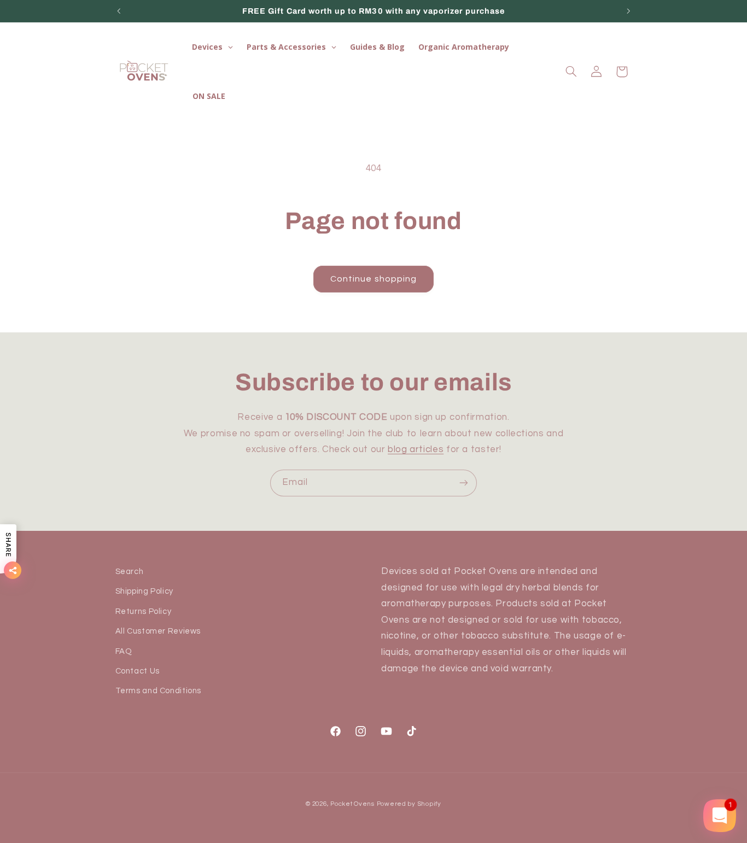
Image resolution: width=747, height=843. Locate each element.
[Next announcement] (628, 11)
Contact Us (137, 671)
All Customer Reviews (158, 631)
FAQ (123, 651)
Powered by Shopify (409, 804)
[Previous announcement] (119, 11)
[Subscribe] (463, 483)
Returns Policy (143, 611)
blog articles (415, 449)
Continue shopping (373, 278)
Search (129, 571)
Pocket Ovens (352, 804)
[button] (570, 71)
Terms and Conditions (158, 691)
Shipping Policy (144, 591)
